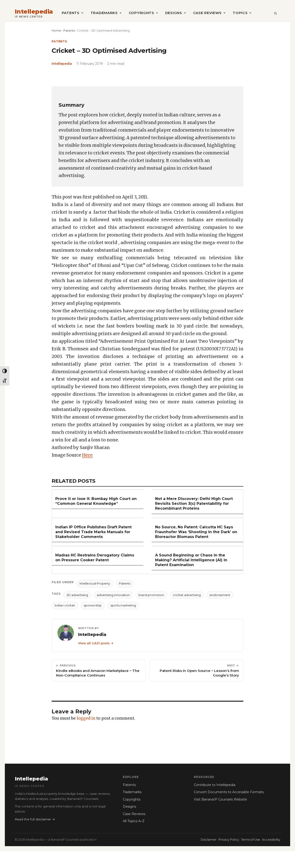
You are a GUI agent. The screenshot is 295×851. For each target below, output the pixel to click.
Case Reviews (207, 13)
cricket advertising (187, 595)
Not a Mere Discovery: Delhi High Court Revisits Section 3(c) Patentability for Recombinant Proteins (194, 503)
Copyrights (141, 13)
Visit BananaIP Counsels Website (220, 799)
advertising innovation (113, 595)
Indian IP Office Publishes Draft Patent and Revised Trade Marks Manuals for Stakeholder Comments (93, 532)
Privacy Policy (228, 839)
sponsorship (93, 605)
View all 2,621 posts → (95, 643)
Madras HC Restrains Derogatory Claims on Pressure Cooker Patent (94, 557)
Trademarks (104, 13)
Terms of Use (250, 839)
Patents (71, 13)
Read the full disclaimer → (35, 819)
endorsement (219, 595)
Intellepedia (34, 11)
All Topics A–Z (134, 821)
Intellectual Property (95, 583)
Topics (240, 13)
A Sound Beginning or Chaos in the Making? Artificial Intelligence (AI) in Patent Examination (191, 560)
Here (87, 455)
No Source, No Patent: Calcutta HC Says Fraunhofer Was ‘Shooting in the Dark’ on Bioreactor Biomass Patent (196, 532)
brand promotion (151, 595)
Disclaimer (208, 839)
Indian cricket (65, 605)
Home (56, 30)
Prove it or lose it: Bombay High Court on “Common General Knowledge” (96, 501)
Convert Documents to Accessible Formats (229, 792)
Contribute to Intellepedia (214, 785)
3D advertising (77, 595)
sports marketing (123, 605)
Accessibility (271, 839)
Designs (173, 13)
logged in (86, 718)
